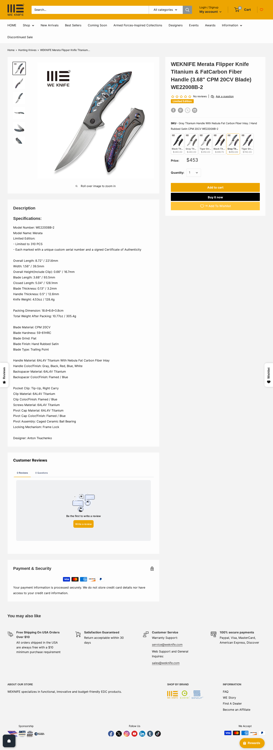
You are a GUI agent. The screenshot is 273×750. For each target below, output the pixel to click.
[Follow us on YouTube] (134, 734)
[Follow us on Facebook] (111, 734)
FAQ (225, 691)
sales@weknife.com (166, 663)
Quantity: (177, 172)
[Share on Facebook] (173, 110)
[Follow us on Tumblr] (150, 734)
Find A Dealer (232, 703)
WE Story (229, 697)
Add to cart (215, 187)
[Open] (9, 741)
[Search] (187, 10)
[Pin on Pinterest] (180, 110)
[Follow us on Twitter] (119, 734)
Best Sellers (73, 25)
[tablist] (83, 472)
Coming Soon (97, 25)
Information (230, 25)
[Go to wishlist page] (261, 10)
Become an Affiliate (236, 709)
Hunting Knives (27, 50)
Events (194, 25)
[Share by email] (194, 110)
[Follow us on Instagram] (127, 734)
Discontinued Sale (20, 37)
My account (209, 12)
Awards (210, 25)
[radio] (177, 143)
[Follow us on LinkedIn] (142, 734)
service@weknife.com (167, 644)
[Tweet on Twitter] (187, 110)
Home (10, 50)
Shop (26, 25)
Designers (176, 25)
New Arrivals (49, 25)
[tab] (22, 472)
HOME (11, 25)
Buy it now (215, 197)
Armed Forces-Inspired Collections (137, 25)
